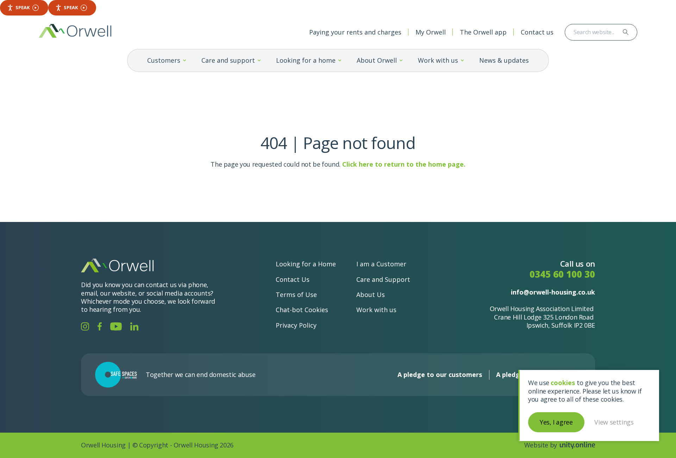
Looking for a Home (306, 264)
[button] (184, 60)
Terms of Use (296, 294)
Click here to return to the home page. (403, 164)
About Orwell (377, 60)
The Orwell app (483, 32)
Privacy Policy (296, 325)
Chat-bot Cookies (302, 309)
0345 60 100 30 (562, 274)
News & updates (504, 60)
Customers (163, 60)
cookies (563, 382)
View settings (613, 422)
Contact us (537, 32)
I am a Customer (381, 264)
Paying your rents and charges (355, 32)
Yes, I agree (556, 422)
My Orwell (430, 32)
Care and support (228, 60)
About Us (370, 294)
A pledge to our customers (440, 374)
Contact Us (292, 279)
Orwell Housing (75, 31)
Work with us (438, 60)
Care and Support (383, 279)
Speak (22, 7)
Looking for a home (306, 60)
